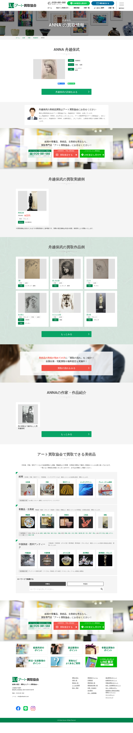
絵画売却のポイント (111, 680)
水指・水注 (71, 533)
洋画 (76, 64)
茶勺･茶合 (102, 533)
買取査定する (66, 154)
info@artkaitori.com (23, 696)
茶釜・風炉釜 (78, 533)
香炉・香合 (92, 533)
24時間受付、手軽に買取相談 (66, 151)
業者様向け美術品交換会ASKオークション (113, 691)
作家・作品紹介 (92, 688)
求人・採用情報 (92, 693)
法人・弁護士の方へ (111, 688)
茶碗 (66, 533)
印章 (33, 535)
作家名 (47, 584)
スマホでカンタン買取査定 (92, 151)
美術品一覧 (75, 683)
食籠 (107, 533)
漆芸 (29, 535)
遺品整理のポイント (111, 678)
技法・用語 (75, 688)
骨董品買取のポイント (112, 683)
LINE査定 (90, 680)
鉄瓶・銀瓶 (43, 533)
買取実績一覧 (91, 683)
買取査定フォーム (93, 678)
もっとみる (66, 334)
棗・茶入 (85, 533)
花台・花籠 (57, 533)
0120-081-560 (20, 693)
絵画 (81, 64)
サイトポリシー (110, 695)
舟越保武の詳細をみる (66, 91)
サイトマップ (109, 697)
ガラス (111, 533)
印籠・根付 (50, 533)
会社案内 (90, 690)
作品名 (85, 584)
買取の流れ (75, 678)
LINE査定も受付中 (92, 154)
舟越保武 (77, 60)
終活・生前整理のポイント (113, 685)
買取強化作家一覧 (93, 685)
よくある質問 (76, 685)
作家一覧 (74, 680)
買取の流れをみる (66, 368)
